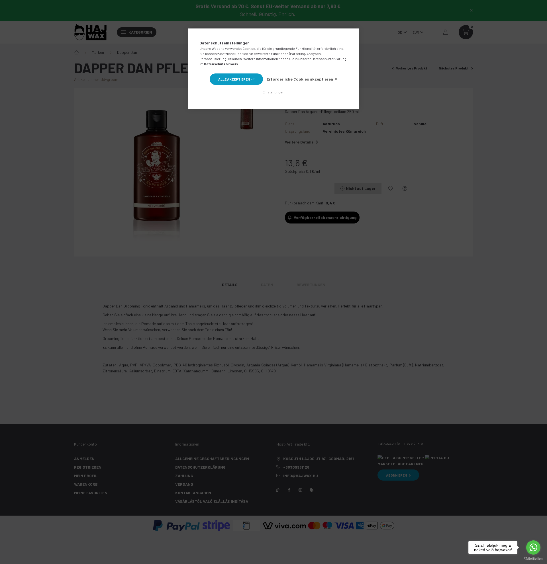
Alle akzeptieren (234, 79)
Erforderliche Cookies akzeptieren (300, 79)
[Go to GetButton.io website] (533, 558)
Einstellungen (273, 92)
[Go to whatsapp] (533, 547)
